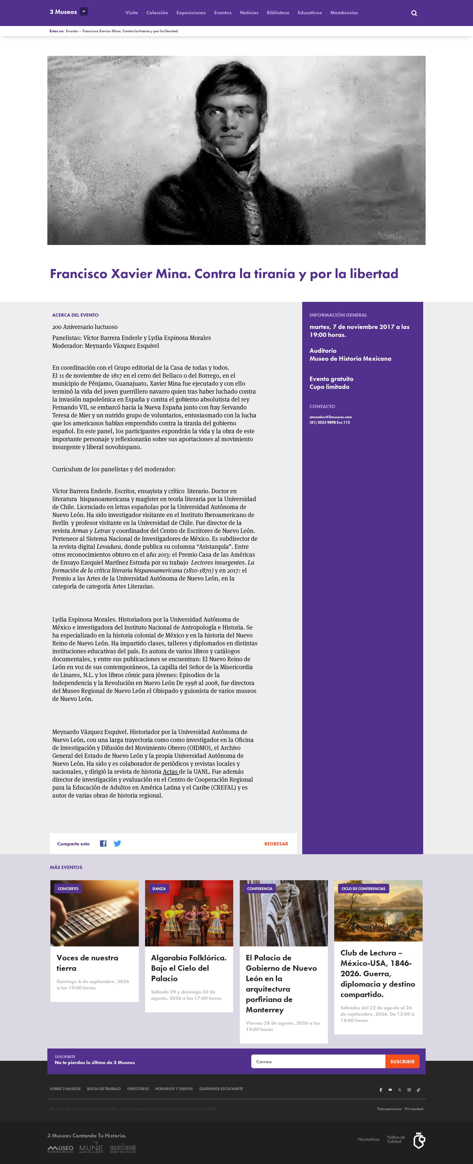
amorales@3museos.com (331, 417)
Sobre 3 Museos (65, 1089)
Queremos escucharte (221, 1089)
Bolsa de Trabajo (104, 1089)
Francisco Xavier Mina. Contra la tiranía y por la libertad (130, 31)
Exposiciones (191, 12)
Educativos (310, 12)
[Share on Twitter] (115, 843)
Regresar (276, 843)
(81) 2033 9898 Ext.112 (330, 422)
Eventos (223, 12)
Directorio (138, 1089)
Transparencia (389, 1109)
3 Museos (63, 12)
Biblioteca (278, 12)
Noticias (249, 12)
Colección (157, 12)
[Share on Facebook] (100, 843)
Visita (131, 12)
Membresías (344, 12)
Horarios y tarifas (174, 1089)
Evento (72, 31)
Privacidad (414, 1109)
